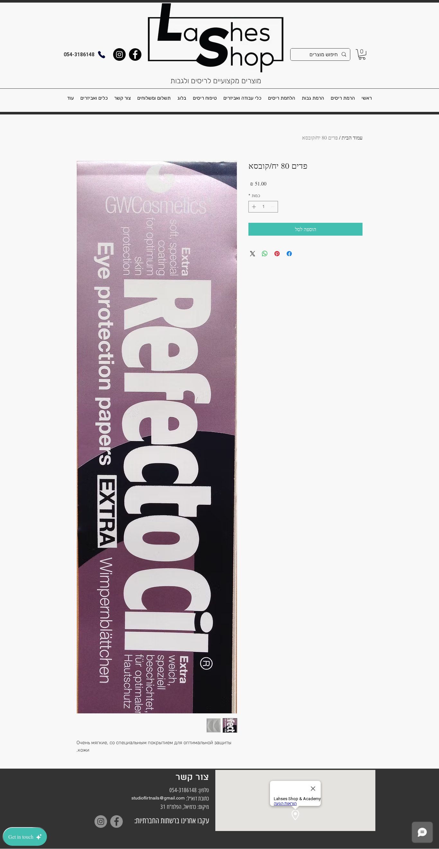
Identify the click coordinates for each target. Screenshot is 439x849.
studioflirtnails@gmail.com (158, 797)
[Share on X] (252, 253)
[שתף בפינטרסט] (277, 253)
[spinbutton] (263, 206)
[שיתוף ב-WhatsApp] (265, 253)
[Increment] (253, 206)
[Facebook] (135, 54)
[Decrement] (273, 206)
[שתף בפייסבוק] (289, 253)
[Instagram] (119, 54)
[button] (362, 54)
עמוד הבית (352, 137)
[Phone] (101, 54)
